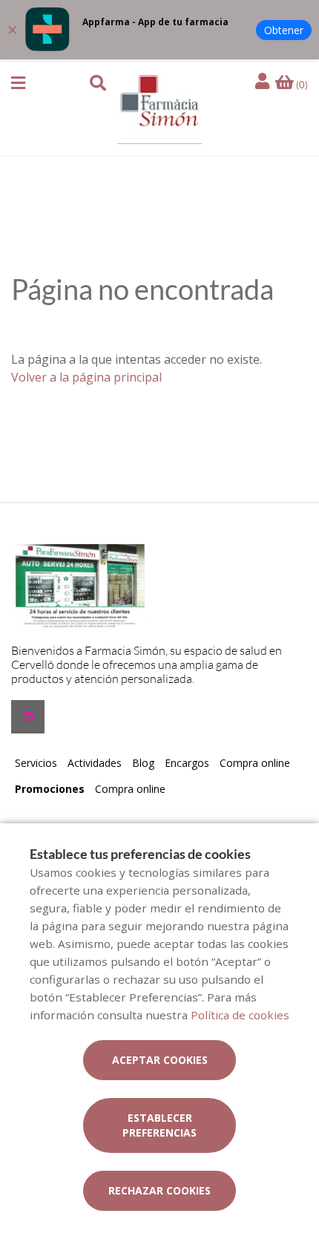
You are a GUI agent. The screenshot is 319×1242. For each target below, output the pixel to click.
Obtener (283, 30)
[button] (18, 83)
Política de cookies (240, 1014)
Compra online (255, 763)
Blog (143, 763)
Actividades (95, 763)
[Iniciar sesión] (264, 82)
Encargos (187, 763)
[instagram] (28, 716)
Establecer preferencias (159, 1125)
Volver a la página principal (86, 377)
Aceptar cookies (160, 1060)
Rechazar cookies (159, 1190)
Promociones (50, 789)
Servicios (36, 763)
